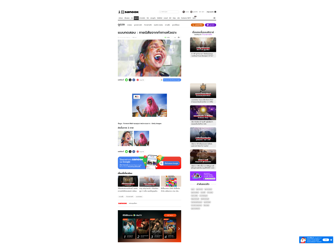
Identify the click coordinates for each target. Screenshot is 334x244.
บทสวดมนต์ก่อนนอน (197, 202)
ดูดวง (136, 18)
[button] (160, 12)
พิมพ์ (135, 37)
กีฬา (148, 18)
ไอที (170, 18)
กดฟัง (168, 37)
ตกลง (326, 239)
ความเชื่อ (121, 196)
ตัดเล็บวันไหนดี (205, 199)
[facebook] (133, 79)
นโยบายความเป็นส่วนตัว (311, 241)
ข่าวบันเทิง (142, 18)
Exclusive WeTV (186, 18)
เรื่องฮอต (127, 18)
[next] (179, 228)
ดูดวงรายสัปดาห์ (195, 208)
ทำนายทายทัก (129, 196)
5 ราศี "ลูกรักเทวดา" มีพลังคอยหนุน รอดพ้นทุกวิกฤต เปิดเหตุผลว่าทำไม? (202, 55)
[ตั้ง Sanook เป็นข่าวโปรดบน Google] (149, 162)
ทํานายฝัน (210, 192)
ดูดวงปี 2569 (207, 202)
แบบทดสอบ (139, 196)
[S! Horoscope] (122, 203)
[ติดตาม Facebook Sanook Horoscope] (203, 176)
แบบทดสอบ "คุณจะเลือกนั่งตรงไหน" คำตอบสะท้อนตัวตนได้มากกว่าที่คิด (202, 101)
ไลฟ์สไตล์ (159, 18)
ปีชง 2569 (206, 205)
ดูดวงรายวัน (199, 189)
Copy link (141, 80)
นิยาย (194, 18)
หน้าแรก (121, 18)
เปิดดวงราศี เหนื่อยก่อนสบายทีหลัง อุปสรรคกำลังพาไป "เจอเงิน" (201, 145)
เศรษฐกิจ (153, 18)
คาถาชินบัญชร (203, 196)
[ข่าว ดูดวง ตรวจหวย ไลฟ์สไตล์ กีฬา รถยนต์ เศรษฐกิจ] (128, 12)
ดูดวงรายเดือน (195, 192)
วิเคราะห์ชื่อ (194, 196)
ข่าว (132, 18)
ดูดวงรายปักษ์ (208, 189)
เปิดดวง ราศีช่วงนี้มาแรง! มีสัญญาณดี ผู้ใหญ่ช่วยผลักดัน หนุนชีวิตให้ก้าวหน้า (202, 167)
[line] (126, 79)
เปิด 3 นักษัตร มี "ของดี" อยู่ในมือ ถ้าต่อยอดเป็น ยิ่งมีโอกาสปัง (202, 123)
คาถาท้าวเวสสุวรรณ (196, 205)
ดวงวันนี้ (203, 192)
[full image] (125, 138)
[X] (130, 79)
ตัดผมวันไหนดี (195, 199)
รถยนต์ (166, 18)
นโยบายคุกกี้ (319, 241)
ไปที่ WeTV (170, 215)
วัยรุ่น (174, 18)
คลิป (178, 18)
